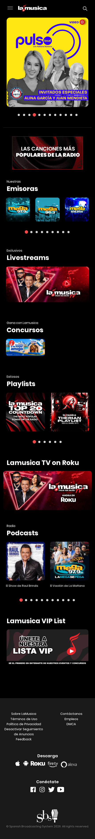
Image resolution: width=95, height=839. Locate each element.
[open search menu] (84, 8)
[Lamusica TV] (47, 491)
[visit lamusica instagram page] (42, 790)
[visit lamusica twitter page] (51, 790)
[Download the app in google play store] (25, 763)
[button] (10, 8)
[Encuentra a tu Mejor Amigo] (25, 347)
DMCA (71, 724)
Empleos (71, 719)
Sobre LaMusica (23, 714)
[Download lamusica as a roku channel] (38, 763)
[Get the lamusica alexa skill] (70, 763)
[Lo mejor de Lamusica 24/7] (47, 284)
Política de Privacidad (24, 724)
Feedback (24, 739)
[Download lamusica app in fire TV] (53, 763)
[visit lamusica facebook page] (33, 790)
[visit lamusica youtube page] (60, 790)
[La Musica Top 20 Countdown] (25, 412)
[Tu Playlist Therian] (69, 412)
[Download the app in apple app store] (17, 763)
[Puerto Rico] (77, 210)
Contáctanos (71, 714)
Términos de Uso (23, 719)
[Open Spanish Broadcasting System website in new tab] (47, 816)
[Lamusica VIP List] (47, 648)
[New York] (18, 210)
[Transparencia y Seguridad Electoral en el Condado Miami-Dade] (47, 62)
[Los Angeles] (47, 210)
